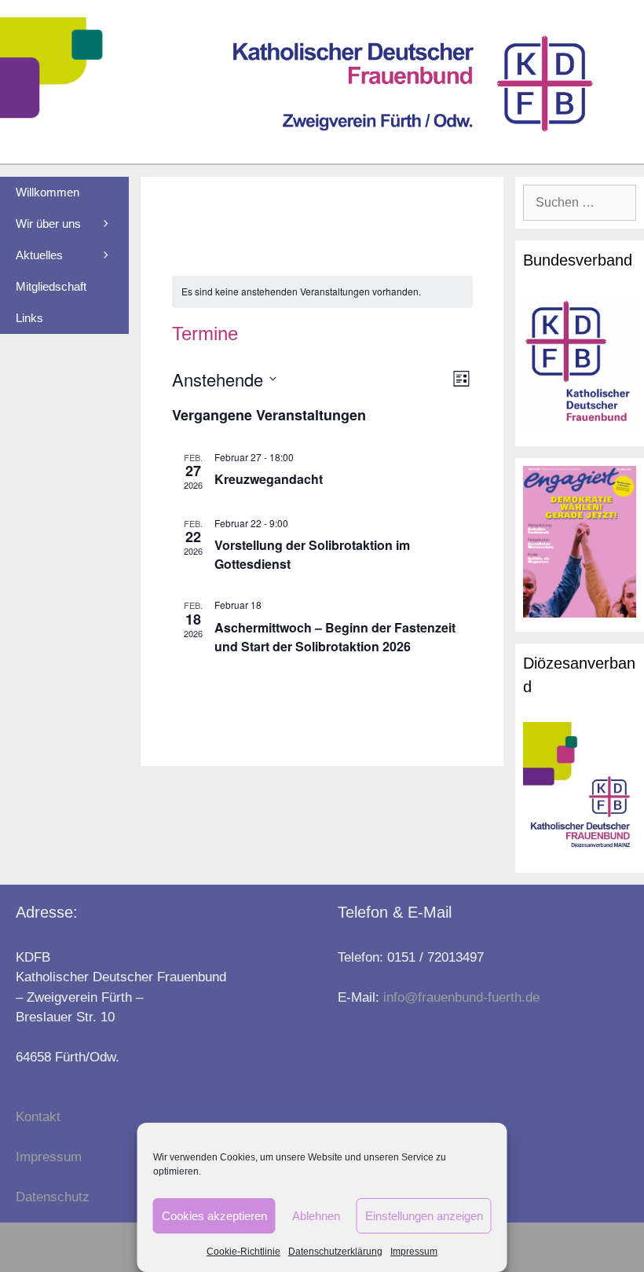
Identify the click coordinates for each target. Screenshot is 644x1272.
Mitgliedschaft (51, 286)
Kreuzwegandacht (268, 479)
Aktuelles (39, 255)
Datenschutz (53, 1197)
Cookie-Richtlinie (243, 1251)
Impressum (413, 1251)
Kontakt (38, 1116)
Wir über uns (48, 223)
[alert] (322, 292)
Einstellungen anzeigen (424, 1216)
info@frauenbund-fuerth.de (461, 997)
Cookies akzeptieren (214, 1216)
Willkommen (47, 192)
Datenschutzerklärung (335, 1251)
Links (29, 317)
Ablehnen (316, 1216)
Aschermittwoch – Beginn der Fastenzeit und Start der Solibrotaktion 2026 (335, 636)
